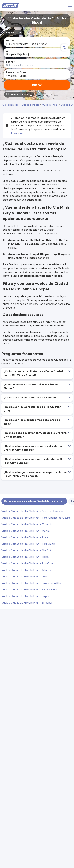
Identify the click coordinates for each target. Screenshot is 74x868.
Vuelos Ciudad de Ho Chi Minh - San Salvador (29, 589)
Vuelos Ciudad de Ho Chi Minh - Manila (25, 530)
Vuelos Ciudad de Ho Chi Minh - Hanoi (25, 557)
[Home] (10, 5)
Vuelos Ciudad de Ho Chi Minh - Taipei (25, 596)
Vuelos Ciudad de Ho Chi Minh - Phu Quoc (27, 563)
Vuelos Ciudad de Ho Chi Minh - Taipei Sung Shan (31, 583)
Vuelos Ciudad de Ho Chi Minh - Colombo (27, 524)
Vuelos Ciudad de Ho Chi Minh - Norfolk (26, 550)
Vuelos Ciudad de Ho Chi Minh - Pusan (25, 537)
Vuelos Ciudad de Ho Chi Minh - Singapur (26, 602)
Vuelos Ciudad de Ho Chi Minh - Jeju (24, 576)
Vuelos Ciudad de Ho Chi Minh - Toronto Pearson (32, 511)
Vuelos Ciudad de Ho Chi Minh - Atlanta (26, 570)
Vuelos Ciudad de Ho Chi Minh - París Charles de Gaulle (35, 517)
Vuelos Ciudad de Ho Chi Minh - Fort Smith (28, 543)
